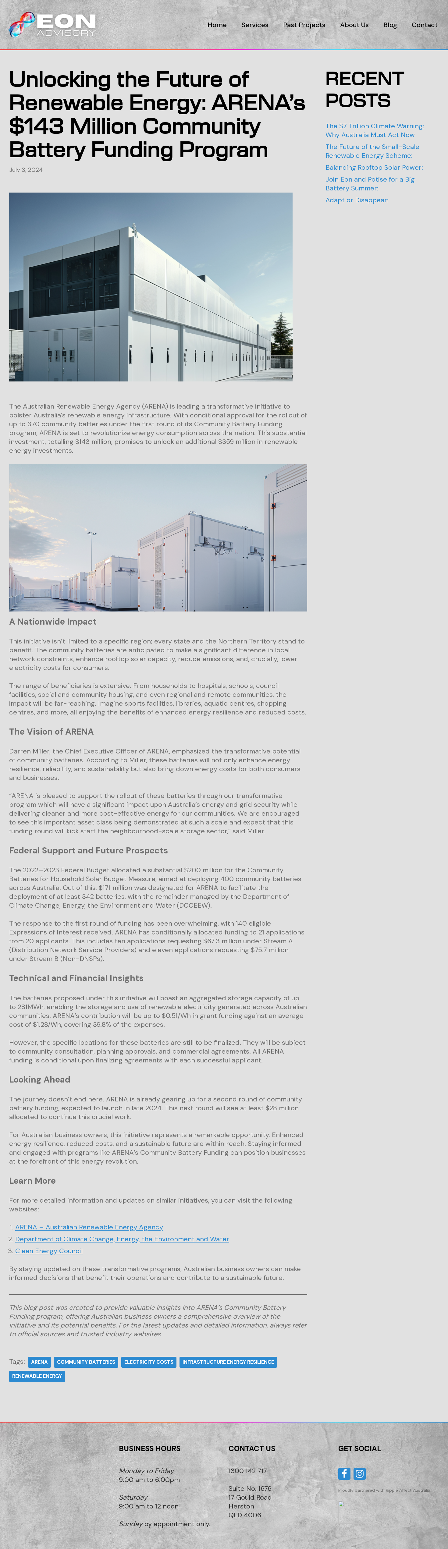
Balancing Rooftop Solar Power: (374, 167)
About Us (354, 24)
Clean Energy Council (49, 1250)
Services (254, 24)
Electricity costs (148, 1362)
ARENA (39, 1362)
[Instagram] (360, 1474)
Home (217, 24)
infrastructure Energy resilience (228, 1362)
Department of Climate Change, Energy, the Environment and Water (122, 1239)
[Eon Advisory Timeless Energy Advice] (55, 25)
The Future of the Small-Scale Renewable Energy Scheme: (372, 151)
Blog (390, 24)
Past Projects (304, 24)
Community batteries (86, 1362)
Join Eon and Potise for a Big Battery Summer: (370, 184)
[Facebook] (344, 1474)
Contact (425, 24)
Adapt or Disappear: (357, 200)
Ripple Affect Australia (408, 1490)
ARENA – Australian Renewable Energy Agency (89, 1227)
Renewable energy (37, 1376)
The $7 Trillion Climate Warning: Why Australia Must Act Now (374, 130)
